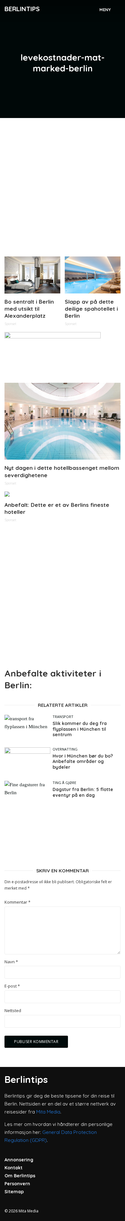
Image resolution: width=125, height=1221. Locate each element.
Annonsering (18, 1160)
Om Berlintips (19, 1176)
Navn (11, 962)
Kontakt (13, 1168)
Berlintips (22, 9)
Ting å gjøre (64, 782)
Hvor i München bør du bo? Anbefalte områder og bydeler (83, 761)
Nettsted (12, 1010)
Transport (63, 716)
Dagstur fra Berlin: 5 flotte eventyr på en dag (83, 792)
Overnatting (65, 749)
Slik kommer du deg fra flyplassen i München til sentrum (80, 729)
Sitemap (14, 1192)
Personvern (17, 1184)
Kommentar (17, 902)
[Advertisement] (62, 184)
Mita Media (48, 1112)
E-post (12, 986)
